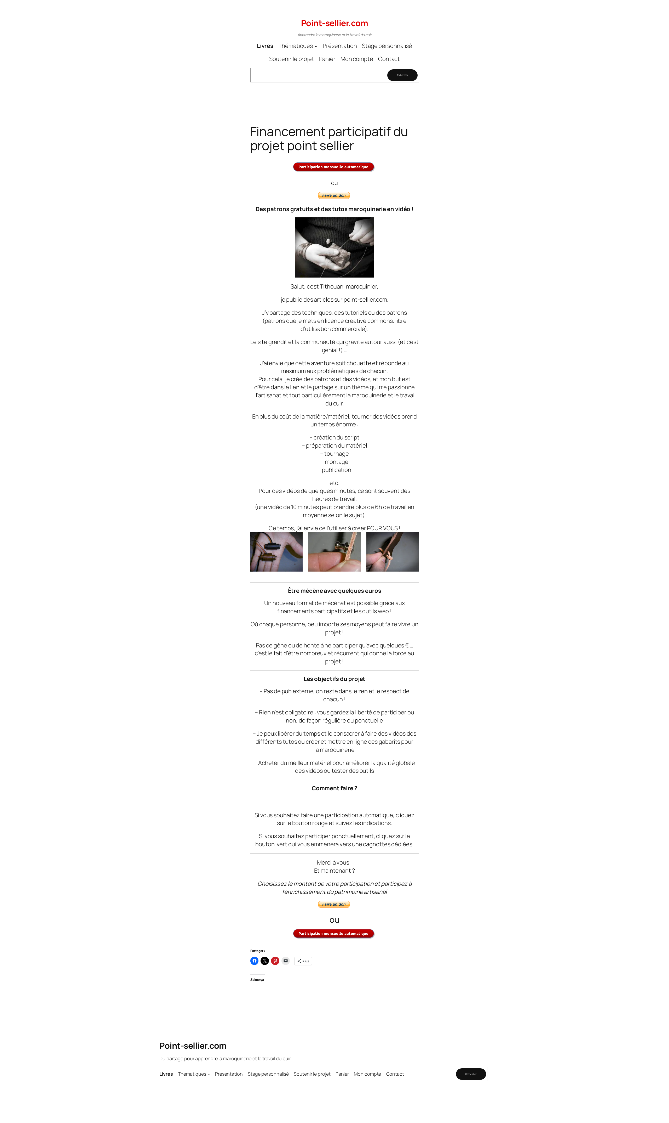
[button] (276, 552)
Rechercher (402, 75)
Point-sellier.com (334, 23)
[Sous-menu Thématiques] (316, 46)
